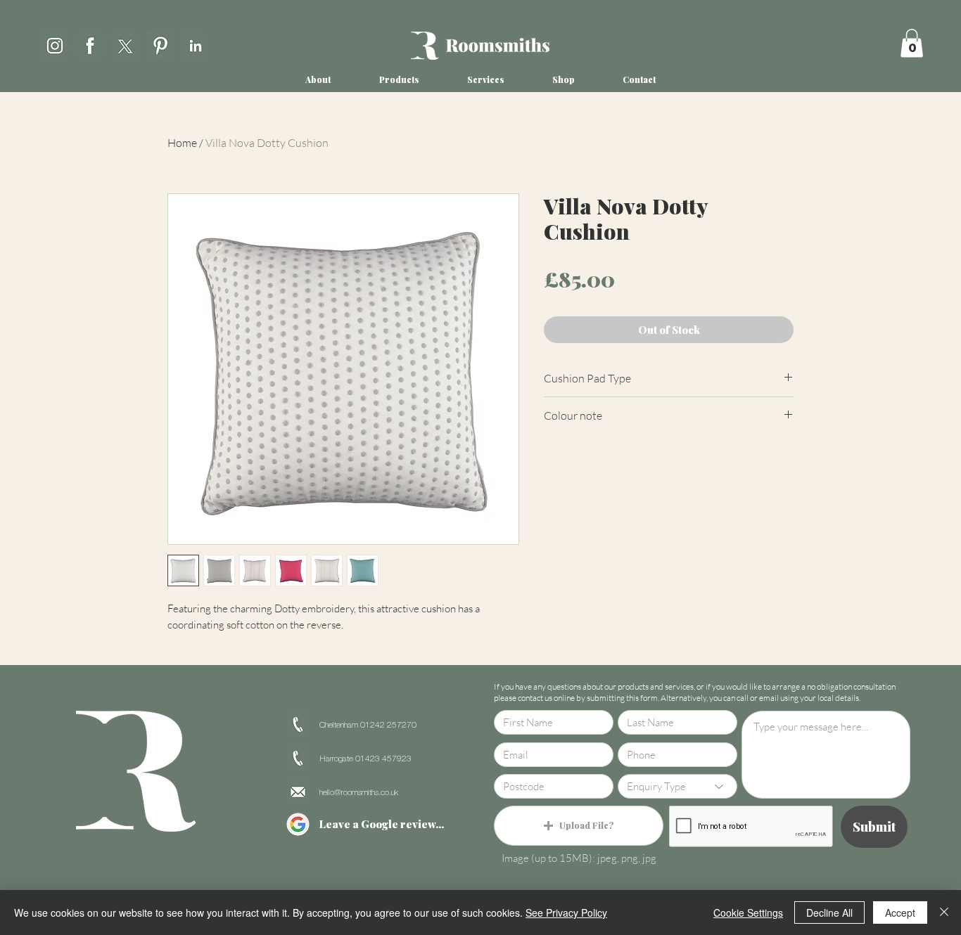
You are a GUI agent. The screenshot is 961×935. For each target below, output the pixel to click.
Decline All (829, 912)
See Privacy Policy (566, 912)
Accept (900, 912)
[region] (54, 43)
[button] (912, 43)
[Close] (944, 912)
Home (182, 143)
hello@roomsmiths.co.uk (358, 793)
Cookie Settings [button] (748, 912)
